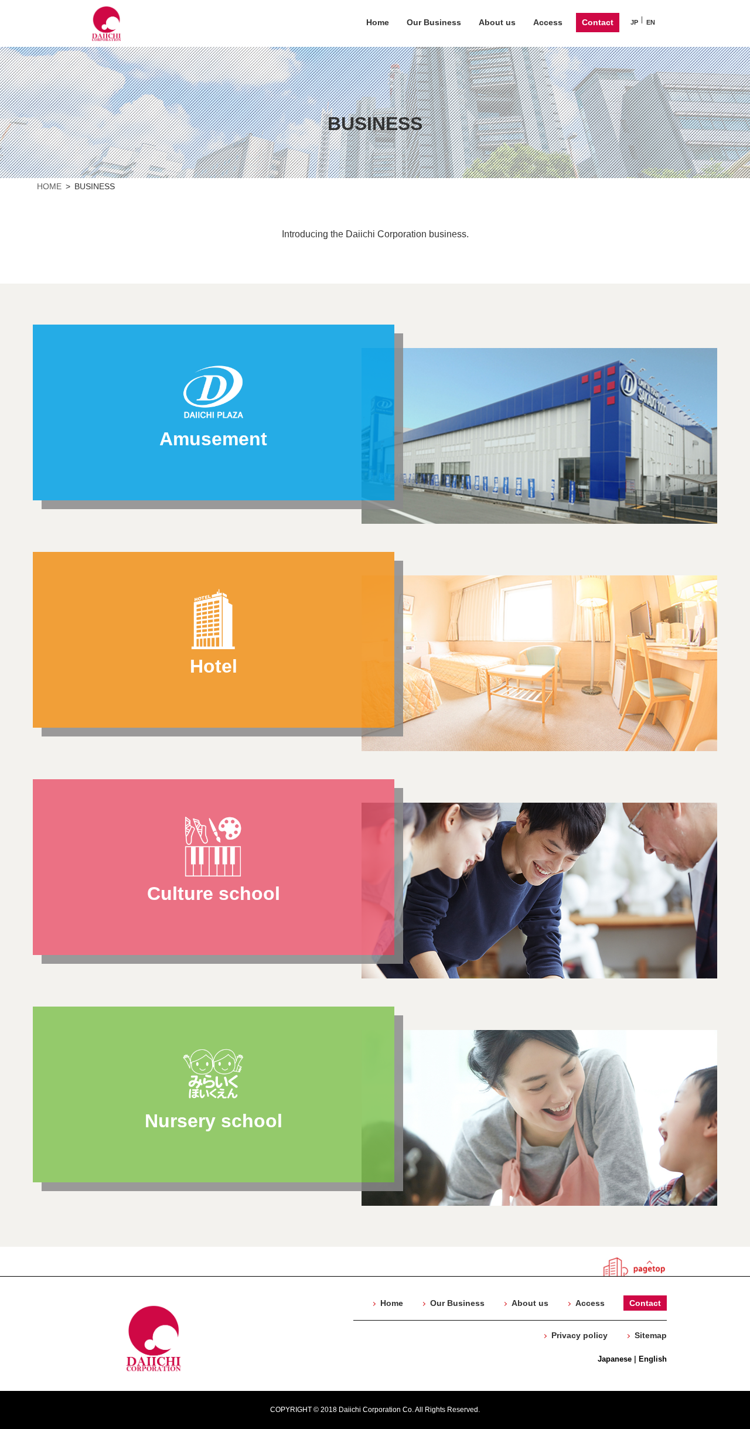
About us (497, 22)
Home (377, 22)
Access (547, 22)
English (653, 1359)
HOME (49, 186)
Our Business (434, 22)
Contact (597, 22)
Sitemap (651, 1335)
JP (634, 22)
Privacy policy (579, 1335)
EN (650, 22)
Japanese (615, 1359)
